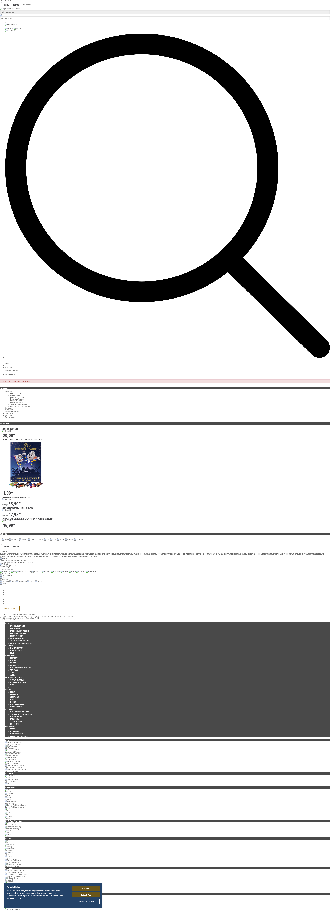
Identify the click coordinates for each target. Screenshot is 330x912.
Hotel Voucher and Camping (20, 406)
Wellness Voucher (16, 403)
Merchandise (9, 410)
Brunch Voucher (16, 401)
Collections (9, 415)
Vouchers (8, 367)
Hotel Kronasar (10, 374)
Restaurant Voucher (12, 371)
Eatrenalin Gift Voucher (18, 397)
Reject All (86, 895)
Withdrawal (9, 596)
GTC (6, 592)
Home (7, 364)
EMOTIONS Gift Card (17, 394)
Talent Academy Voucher (19, 404)
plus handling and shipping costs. (24, 614)
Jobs (7, 590)
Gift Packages (15, 395)
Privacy (7, 594)
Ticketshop (27, 5)
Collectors (8, 408)
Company (8, 589)
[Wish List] (13, 28)
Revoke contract (9, 608)
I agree (85, 889)
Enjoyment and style (12, 412)
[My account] (10, 31)
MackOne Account (11, 601)
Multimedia (9, 413)
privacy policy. (15, 898)
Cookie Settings (10, 587)
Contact (8, 599)
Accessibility (9, 603)
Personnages (10, 417)
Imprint (7, 598)
